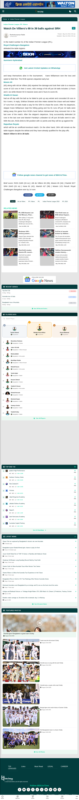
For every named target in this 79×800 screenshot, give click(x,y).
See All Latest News (40, 604)
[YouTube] (24, 789)
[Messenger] (46, 789)
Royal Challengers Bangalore (16, 45)
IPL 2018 (65, 201)
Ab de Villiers (21, 201)
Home (5, 19)
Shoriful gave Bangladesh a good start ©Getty (18, 633)
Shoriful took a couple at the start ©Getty (51, 685)
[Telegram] (55, 789)
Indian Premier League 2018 (51, 201)
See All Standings (38, 530)
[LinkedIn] (50, 789)
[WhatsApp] (42, 789)
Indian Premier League (17, 19)
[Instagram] (28, 789)
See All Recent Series (40, 308)
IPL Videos (24, 24)
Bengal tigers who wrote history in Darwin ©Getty (53, 707)
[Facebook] (19, 789)
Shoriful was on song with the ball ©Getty (51, 663)
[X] (33, 789)
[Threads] (59, 789)
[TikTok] (37, 789)
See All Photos (40, 752)
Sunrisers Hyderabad (13, 60)
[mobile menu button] (3, 11)
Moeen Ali (8, 82)
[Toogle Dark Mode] (70, 11)
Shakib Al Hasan (11, 95)
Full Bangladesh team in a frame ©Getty (51, 730)
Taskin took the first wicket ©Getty (49, 640)
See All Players (41, 418)
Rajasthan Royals (11, 124)
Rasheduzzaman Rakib (17, 35)
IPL (39, 201)
